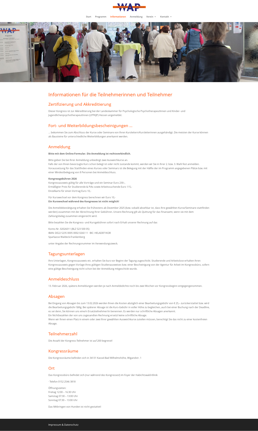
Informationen (118, 17)
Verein (149, 17)
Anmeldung (136, 17)
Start (88, 17)
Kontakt (164, 17)
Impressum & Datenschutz (63, 424)
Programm (100, 17)
